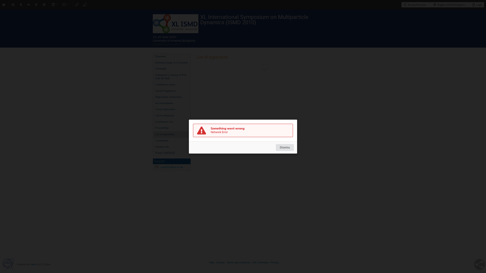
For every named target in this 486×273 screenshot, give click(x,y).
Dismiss (285, 147)
